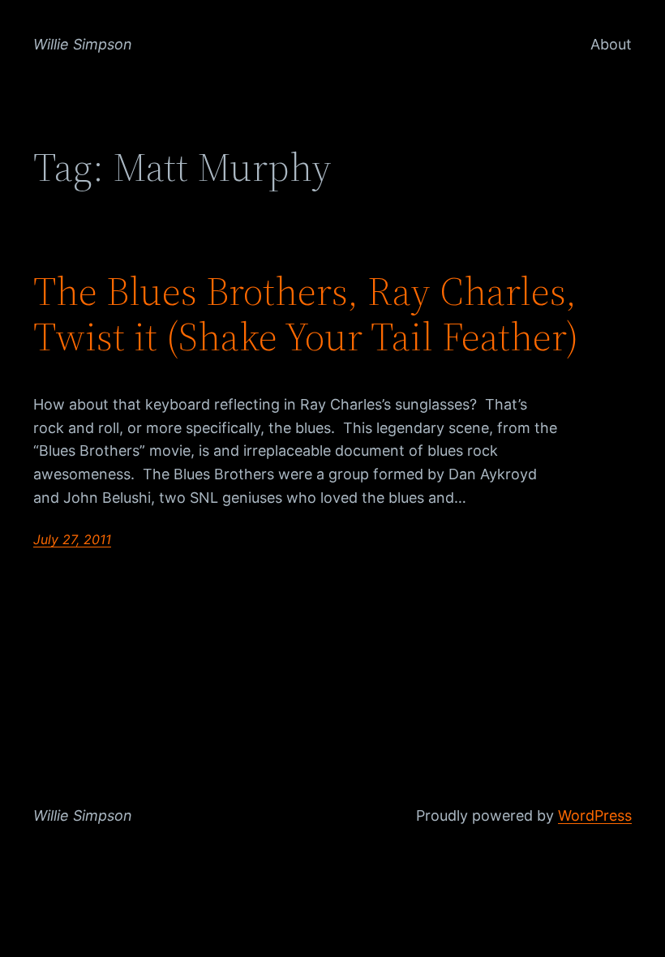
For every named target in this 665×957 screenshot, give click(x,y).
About (611, 44)
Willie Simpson (82, 44)
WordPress (595, 815)
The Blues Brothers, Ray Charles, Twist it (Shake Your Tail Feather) (306, 314)
